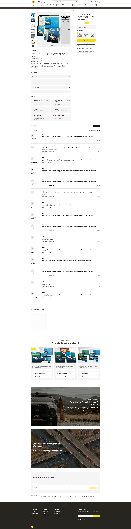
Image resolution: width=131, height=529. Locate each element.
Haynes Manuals (57, 511)
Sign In (82, 2)
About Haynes (45, 511)
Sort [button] (31, 130)
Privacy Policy (42, 527)
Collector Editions (86, 5)
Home (32, 10)
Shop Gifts (21, 7)
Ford (40, 10)
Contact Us (33, 511)
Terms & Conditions (47, 527)
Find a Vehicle (33, 517)
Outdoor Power (73, 5)
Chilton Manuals (57, 515)
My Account (83, 1)
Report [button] (51, 140)
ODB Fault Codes (46, 515)
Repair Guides (45, 517)
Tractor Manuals (68, 5)
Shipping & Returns (34, 513)
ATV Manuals (63, 5)
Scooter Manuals (57, 5)
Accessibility (59, 527)
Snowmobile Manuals (80, 5)
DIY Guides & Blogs (97, 5)
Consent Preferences (54, 527)
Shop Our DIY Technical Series (108, 7)
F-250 (43, 10)
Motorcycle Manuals (43, 5)
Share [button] (53, 140)
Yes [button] (49, 140)
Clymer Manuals (57, 513)
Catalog (44, 513)
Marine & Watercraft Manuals (50, 5)
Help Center (33, 515)
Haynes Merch (91, 5)
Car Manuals (37, 5)
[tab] (52, 45)
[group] (36, 125)
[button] (86, 21)
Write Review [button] (97, 125)
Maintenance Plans (46, 518)
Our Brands (33, 5)
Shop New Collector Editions (65, 7)
